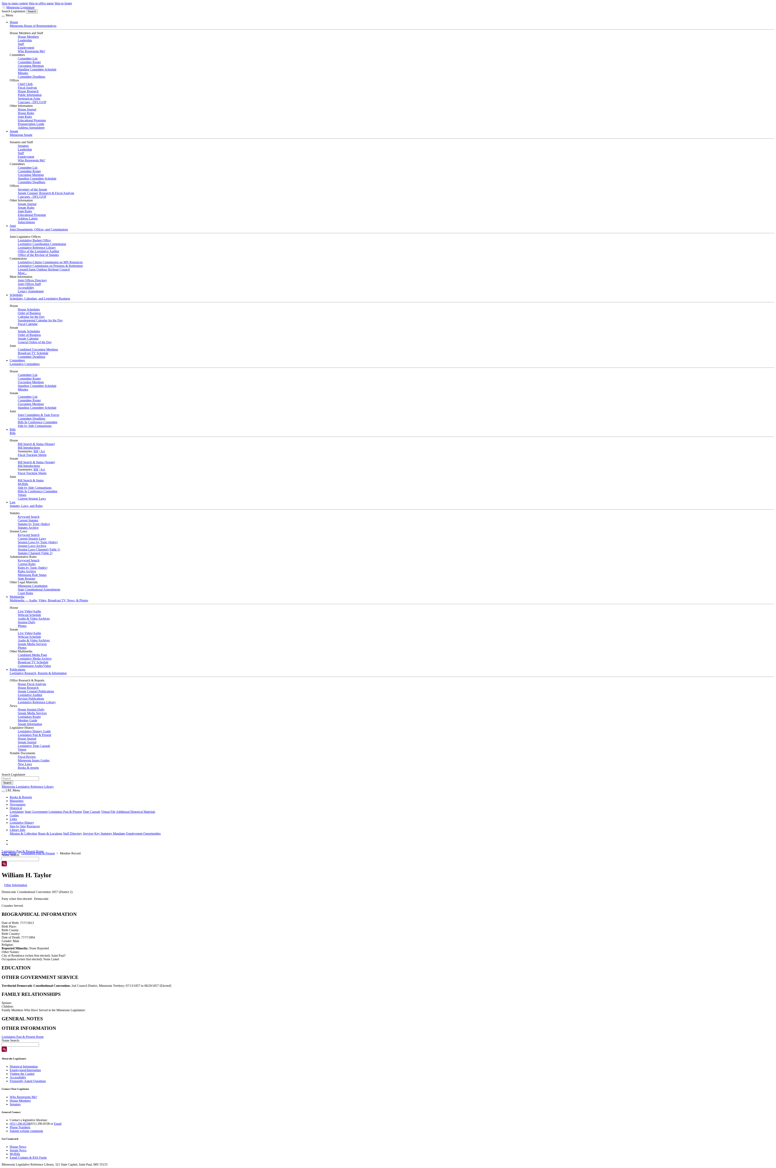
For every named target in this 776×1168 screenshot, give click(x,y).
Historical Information (24, 1066)
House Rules (26, 113)
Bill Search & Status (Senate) (36, 462)
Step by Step (18, 826)
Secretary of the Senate (32, 189)
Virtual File (108, 811)
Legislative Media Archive (35, 658)
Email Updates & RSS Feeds (28, 1157)
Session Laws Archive (32, 546)
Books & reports (28, 767)
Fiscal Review (27, 756)
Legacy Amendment (31, 291)
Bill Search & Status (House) (36, 444)
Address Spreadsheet (31, 127)
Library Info (17, 830)
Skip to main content (15, 3)
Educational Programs (32, 120)
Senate (14, 131)
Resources (33, 826)
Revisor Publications (31, 698)
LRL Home (9, 853)
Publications (17, 669)
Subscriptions (26, 222)
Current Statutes (28, 520)
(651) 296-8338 (20, 1123)
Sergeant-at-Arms (29, 98)
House (14, 22)
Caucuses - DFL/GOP (32, 102)
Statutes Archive (28, 527)
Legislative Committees (25, 364)
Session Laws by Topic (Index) (38, 542)
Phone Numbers (20, 1127)
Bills (13, 429)
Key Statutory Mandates (109, 833)
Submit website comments (26, 1131)
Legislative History (22, 822)
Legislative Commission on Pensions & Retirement (50, 266)
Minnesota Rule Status (32, 575)
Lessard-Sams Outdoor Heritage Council (44, 269)
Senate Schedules (29, 331)
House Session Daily (31, 709)
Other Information (15, 885)
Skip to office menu (41, 3)
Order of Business (29, 313)
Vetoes (22, 495)
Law (13, 502)
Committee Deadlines (31, 76)
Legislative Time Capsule (34, 746)
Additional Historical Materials (135, 811)
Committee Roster (29, 62)
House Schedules (29, 309)
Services (88, 833)
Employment (26, 47)
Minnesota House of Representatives (33, 25)
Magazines (16, 801)
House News (18, 1146)
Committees (17, 360)
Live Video (25, 611)
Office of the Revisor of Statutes (38, 255)
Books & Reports (21, 797)
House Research (28, 91)
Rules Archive (27, 571)
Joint (13, 225)
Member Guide (27, 720)
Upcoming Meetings (31, 65)
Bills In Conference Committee (37, 422)
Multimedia (17, 596)
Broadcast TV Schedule (33, 353)
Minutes (23, 73)
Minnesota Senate (21, 135)
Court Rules (25, 593)
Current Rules (27, 564)
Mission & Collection (23, 833)
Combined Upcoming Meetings (38, 349)
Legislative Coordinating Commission (42, 244)
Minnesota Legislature (20, 7)
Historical (16, 808)
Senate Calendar (28, 338)
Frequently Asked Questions (28, 1081)
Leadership (25, 40)
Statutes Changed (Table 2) (35, 553)
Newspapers (17, 804)
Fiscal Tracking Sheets (32, 455)
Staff (21, 44)
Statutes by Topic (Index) (34, 524)
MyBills (23, 484)
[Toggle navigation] (3, 16)
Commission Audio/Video (34, 666)
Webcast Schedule (29, 615)
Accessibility (26, 287)
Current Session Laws (32, 498)
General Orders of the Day (35, 342)
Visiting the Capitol (22, 1073)
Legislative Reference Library (37, 247)
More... (22, 273)
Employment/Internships (25, 1070)
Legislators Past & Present (34, 735)
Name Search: (11, 1040)
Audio (37, 611)
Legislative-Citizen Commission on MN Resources (50, 262)
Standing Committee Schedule (37, 69)
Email (57, 1123)
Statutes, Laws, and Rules (26, 506)
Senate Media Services (32, 644)
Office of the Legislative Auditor (38, 251)
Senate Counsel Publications (36, 691)
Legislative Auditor (30, 695)
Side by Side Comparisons (35, 426)
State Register (26, 578)
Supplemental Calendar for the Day (40, 320)
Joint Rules (25, 116)
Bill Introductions (29, 447)
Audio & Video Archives (34, 618)
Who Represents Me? (31, 51)
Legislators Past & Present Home (23, 851)
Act (42, 451)
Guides (14, 815)
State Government (36, 811)
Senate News (18, 1150)
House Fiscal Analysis (32, 684)
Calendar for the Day (31, 316)
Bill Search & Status (31, 480)
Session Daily (26, 622)
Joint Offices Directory (32, 280)
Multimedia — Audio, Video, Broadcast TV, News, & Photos (49, 600)
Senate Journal (27, 204)
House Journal (27, 109)
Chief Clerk (25, 84)
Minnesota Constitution (32, 586)
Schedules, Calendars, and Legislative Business (40, 298)
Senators (23, 145)
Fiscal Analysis (27, 87)
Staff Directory (72, 833)
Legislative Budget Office (34, 240)
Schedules (16, 295)
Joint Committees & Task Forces (38, 415)
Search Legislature (13, 11)
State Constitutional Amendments (39, 589)
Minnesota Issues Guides (34, 760)
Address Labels (28, 218)
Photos (22, 626)
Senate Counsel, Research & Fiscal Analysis (46, 193)
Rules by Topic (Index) (32, 567)
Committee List (27, 58)
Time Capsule (91, 811)
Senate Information (30, 724)
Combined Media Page (32, 655)
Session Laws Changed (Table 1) (39, 549)
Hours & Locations (50, 833)
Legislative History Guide (34, 731)
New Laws (25, 764)
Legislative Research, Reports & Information (38, 673)
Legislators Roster (29, 716)
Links (13, 819)
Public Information (30, 95)
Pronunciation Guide (31, 124)
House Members (28, 36)
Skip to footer (63, 3)
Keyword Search (28, 516)
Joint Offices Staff (29, 284)
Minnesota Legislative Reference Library (28, 786)
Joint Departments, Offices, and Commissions (39, 229)
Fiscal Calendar (28, 324)
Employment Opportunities (143, 833)
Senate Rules (26, 207)
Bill (36, 451)
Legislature (17, 811)
